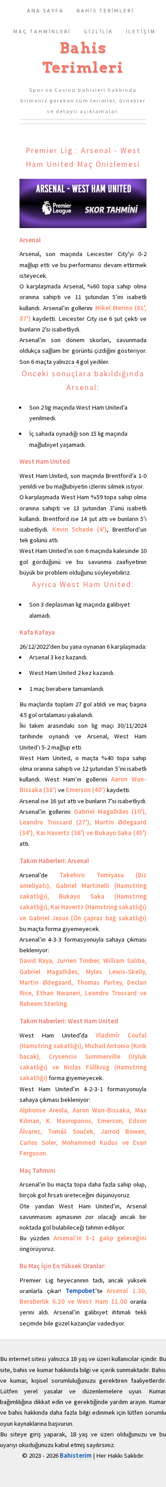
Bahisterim (76, 1455)
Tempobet (80, 1291)
